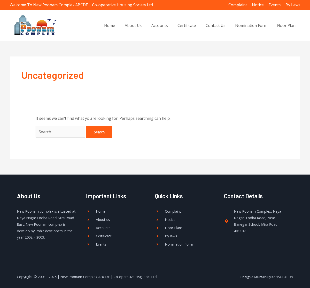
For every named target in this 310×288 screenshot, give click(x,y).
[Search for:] (61, 132)
